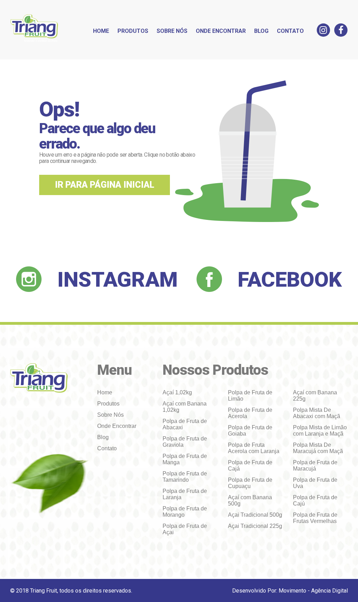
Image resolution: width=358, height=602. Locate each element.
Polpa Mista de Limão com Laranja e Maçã (320, 430)
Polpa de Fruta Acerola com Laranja (253, 448)
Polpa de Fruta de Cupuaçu (250, 483)
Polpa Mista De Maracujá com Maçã (318, 448)
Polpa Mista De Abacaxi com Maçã (316, 413)
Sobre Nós (172, 31)
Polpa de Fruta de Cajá (250, 465)
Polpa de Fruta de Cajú (315, 500)
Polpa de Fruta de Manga (185, 459)
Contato (290, 31)
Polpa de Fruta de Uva (315, 483)
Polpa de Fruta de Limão (250, 395)
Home (101, 31)
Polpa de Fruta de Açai (185, 529)
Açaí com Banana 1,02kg (185, 407)
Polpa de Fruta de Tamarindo (185, 477)
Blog (261, 31)
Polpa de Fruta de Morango (185, 512)
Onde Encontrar (221, 31)
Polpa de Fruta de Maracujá (315, 465)
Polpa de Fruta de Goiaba (250, 430)
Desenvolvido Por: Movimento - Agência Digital (290, 590)
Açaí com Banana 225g (315, 395)
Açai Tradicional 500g (255, 515)
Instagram (117, 279)
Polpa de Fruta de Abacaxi (185, 424)
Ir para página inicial (104, 185)
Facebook (290, 279)
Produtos (132, 31)
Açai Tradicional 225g (255, 526)
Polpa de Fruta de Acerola (250, 413)
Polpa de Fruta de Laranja (185, 494)
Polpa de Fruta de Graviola (185, 442)
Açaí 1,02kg (177, 392)
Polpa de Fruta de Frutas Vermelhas (315, 518)
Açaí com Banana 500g (250, 500)
